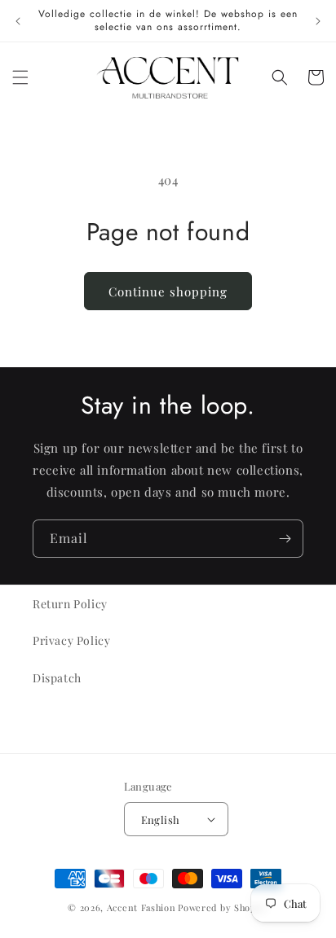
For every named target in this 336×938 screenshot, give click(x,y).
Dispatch (57, 678)
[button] (20, 77)
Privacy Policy (71, 640)
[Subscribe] (285, 538)
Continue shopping (168, 291)
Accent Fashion (141, 907)
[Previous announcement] (18, 21)
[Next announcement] (318, 21)
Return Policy (70, 603)
